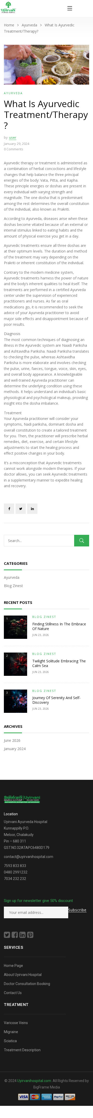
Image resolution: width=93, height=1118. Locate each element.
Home (9, 25)
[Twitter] (21, 509)
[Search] (81, 540)
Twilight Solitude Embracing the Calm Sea (59, 663)
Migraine (11, 1032)
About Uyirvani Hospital (23, 975)
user (12, 137)
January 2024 (15, 748)
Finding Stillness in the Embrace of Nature (59, 626)
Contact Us (13, 993)
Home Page (13, 966)
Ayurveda (29, 25)
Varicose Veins (16, 1023)
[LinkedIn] (32, 509)
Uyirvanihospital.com (34, 1081)
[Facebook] (9, 509)
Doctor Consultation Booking (27, 984)
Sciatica (10, 1041)
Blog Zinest (13, 585)
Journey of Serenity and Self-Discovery (56, 700)
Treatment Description (22, 1050)
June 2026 (12, 740)
